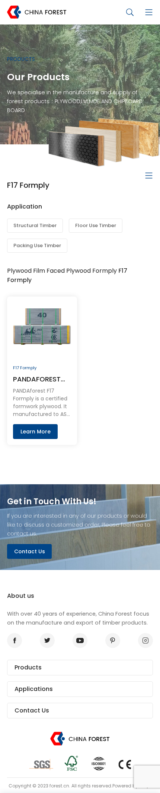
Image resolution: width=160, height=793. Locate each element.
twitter (47, 640)
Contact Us (29, 551)
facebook (14, 640)
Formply (104, 270)
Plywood (19, 270)
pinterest (112, 640)
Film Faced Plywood (62, 270)
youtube (80, 640)
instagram (145, 640)
